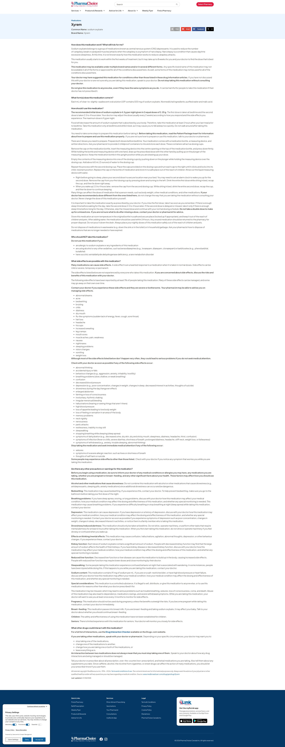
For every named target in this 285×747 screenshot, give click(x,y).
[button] (175, 29)
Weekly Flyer (147, 10)
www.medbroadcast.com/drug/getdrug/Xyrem (161, 674)
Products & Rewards (93, 10)
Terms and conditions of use (121, 671)
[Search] (177, 4)
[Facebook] (101, 739)
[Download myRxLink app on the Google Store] (200, 721)
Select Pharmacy (205, 4)
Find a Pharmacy (164, 10)
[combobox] (144, 4)
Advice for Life (115, 10)
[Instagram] (106, 739)
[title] (185, 721)
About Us (132, 10)
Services (75, 10)
